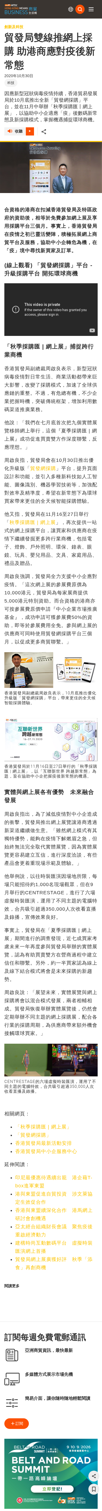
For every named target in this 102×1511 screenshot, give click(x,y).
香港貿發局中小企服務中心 (46, 1151)
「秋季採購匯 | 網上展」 (43, 1127)
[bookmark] (93, 1489)
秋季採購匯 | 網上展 (33, 522)
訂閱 (19, 1423)
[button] (91, 9)
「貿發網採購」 (33, 1135)
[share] (93, 1476)
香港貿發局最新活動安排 (43, 1143)
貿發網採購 (43, 468)
